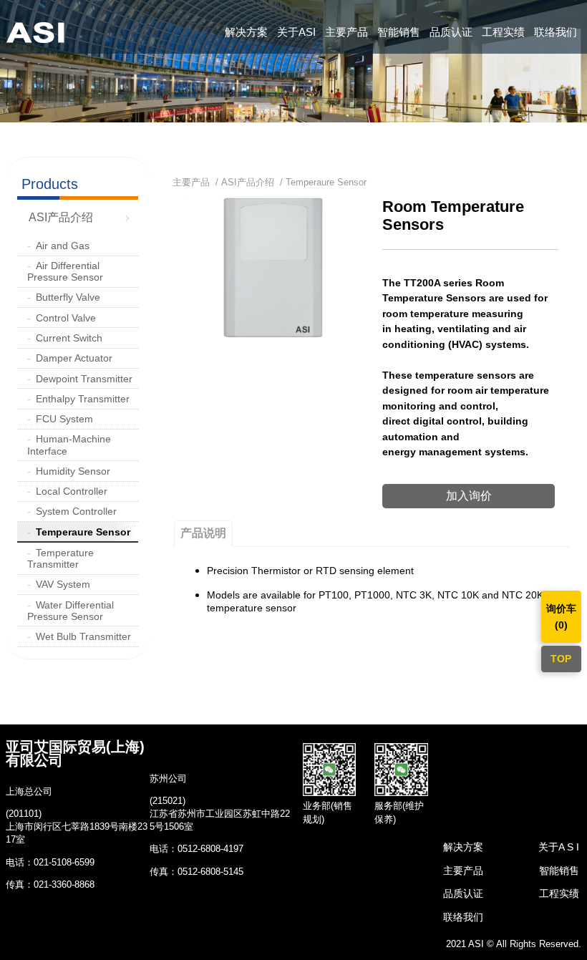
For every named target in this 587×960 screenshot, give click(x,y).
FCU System (64, 419)
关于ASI (296, 32)
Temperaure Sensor (83, 532)
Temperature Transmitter (60, 558)
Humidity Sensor (73, 471)
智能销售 (398, 32)
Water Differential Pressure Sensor (70, 610)
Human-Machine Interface (69, 444)
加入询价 (469, 496)
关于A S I (558, 847)
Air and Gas (62, 245)
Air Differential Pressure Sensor (65, 271)
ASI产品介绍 (61, 217)
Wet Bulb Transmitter (83, 636)
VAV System (63, 584)
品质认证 (451, 32)
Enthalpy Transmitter (83, 398)
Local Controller (71, 491)
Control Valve (66, 318)
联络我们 (555, 32)
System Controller (76, 511)
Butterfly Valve (68, 297)
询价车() (561, 616)
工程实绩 (503, 32)
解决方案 (246, 32)
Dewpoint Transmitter (84, 378)
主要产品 (346, 32)
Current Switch (69, 338)
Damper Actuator (74, 358)
